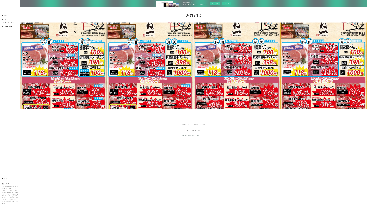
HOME (4, 15)
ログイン (226, 3)
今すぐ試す (215, 3)
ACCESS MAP (7, 26)
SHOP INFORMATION (8, 21)
